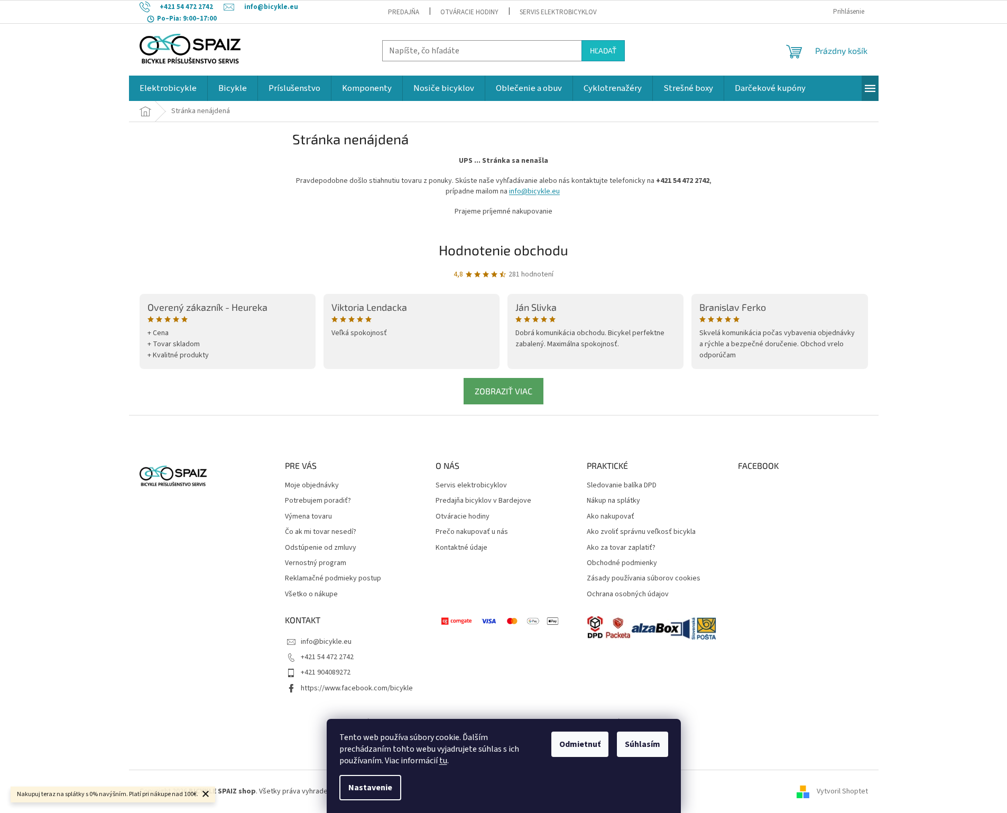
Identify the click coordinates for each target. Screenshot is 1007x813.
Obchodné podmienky (622, 563)
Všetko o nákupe (311, 594)
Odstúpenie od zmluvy (320, 548)
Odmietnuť (579, 744)
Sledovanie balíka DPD (622, 486)
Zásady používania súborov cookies (643, 579)
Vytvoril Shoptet (842, 791)
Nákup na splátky (613, 501)
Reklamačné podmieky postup (333, 579)
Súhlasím (642, 744)
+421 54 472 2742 (327, 657)
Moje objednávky (312, 486)
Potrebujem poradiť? (318, 501)
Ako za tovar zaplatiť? (621, 548)
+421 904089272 (325, 672)
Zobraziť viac (503, 391)
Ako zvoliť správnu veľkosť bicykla (641, 532)
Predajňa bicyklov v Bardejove (483, 501)
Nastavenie (370, 787)
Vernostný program (315, 563)
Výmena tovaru (308, 517)
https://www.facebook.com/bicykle (357, 688)
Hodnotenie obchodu (503, 250)
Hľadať (603, 50)
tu (443, 760)
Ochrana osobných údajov (628, 594)
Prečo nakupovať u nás (472, 532)
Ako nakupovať (610, 517)
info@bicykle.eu (534, 191)
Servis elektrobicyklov (558, 12)
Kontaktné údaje (461, 548)
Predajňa (403, 12)
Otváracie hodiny (469, 12)
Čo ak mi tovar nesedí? (320, 532)
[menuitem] (168, 88)
